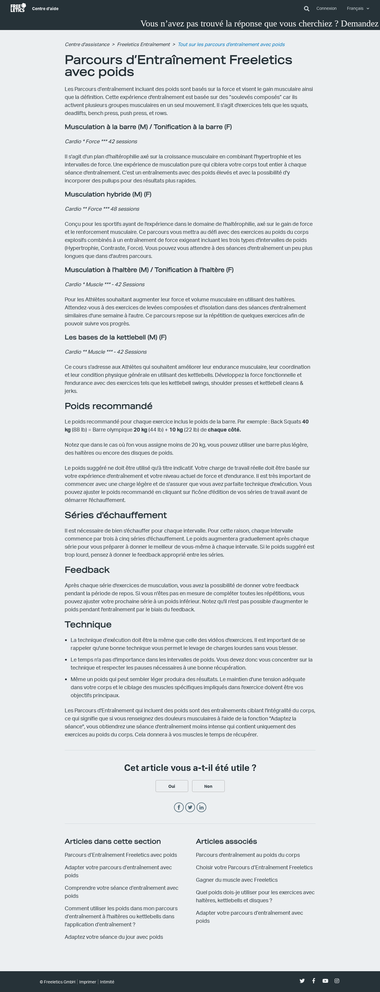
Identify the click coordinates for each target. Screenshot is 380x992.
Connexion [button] (326, 8)
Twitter (190, 807)
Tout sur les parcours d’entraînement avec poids (231, 44)
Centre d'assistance (87, 44)
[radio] (172, 786)
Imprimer (87, 982)
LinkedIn (201, 807)
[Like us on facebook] (313, 981)
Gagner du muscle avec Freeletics (237, 879)
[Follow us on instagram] (337, 981)
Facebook (179, 807)
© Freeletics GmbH (57, 981)
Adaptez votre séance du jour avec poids (114, 936)
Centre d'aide (45, 8)
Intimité (107, 982)
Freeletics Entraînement (143, 44)
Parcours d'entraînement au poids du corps (248, 854)
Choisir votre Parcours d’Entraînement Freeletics (254, 867)
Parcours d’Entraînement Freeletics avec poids (121, 854)
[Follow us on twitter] (302, 981)
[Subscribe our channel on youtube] (325, 981)
